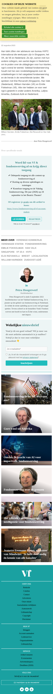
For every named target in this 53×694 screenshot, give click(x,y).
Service (26, 651)
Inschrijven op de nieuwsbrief (28, 682)
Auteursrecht (27, 609)
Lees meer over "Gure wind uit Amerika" (26, 420)
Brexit (26, 255)
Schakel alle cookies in (13, 27)
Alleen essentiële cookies (15, 36)
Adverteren (26, 598)
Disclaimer (26, 619)
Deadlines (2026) (26, 665)
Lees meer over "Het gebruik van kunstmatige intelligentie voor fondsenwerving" (26, 511)
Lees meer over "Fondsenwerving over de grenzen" (26, 481)
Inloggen (26, 630)
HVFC (29, 251)
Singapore (8, 251)
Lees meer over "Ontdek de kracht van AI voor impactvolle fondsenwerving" (26, 450)
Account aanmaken (26, 633)
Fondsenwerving (36, 243)
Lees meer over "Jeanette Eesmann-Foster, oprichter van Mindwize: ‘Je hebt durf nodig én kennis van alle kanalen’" (26, 545)
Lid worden (18, 219)
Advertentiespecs (26, 662)
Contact (27, 594)
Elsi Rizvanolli (10, 255)
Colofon (26, 591)
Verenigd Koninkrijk (29, 240)
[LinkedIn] (27, 689)
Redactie (26, 587)
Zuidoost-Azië (32, 259)
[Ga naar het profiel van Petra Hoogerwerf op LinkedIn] (27, 285)
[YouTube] (32, 689)
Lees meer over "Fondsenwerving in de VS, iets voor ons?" (26, 389)
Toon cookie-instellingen (14, 31)
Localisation (40, 255)
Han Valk (30, 247)
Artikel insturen (26, 655)
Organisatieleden (26, 640)
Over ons (26, 584)
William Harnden (11, 259)
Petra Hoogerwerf (45, 141)
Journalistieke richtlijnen (26, 605)
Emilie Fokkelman (12, 247)
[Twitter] (22, 689)
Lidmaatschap (26, 612)
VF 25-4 (20, 251)
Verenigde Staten (12, 243)
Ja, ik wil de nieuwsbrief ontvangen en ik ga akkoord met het (27, 356)
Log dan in (36, 224)
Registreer (34, 219)
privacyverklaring (28, 21)
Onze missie (26, 602)
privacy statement (30, 357)
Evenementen (26, 658)
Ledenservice (26, 637)
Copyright (26, 616)
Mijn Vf (26, 626)
